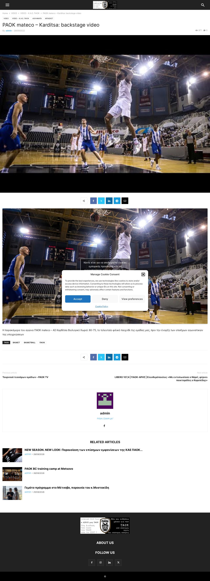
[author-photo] (105, 408)
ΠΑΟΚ (42, 342)
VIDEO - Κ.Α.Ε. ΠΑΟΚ (30, 13)
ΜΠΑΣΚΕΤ (49, 18)
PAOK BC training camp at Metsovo (49, 468)
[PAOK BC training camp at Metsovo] (12, 474)
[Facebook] (93, 200)
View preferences (132, 299)
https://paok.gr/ (105, 418)
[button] (143, 274)
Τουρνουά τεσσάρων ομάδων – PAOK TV (25, 377)
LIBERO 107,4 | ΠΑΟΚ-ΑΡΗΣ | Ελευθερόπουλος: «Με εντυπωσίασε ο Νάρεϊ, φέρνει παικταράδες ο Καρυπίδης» (161, 379)
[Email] (125, 200)
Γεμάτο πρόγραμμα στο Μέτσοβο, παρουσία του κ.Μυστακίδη (67, 487)
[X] (101, 200)
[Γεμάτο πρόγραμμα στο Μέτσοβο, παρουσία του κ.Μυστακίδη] (12, 493)
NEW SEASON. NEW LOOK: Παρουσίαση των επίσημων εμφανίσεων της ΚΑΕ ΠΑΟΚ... (84, 450)
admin (9, 30)
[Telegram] (117, 200)
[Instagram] (100, 562)
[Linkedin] (109, 200)
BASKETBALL (29, 342)
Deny (105, 299)
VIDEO (14, 13)
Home (5, 13)
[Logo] (105, 532)
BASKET (16, 342)
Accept (78, 299)
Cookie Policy (101, 306)
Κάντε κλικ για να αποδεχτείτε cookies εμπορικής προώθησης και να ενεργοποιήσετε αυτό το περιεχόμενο (105, 266)
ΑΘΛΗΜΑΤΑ (37, 18)
